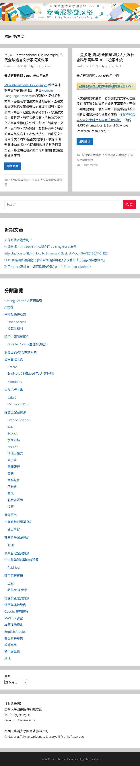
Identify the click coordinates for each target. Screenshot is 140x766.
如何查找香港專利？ (18, 240)
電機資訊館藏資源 (16, 598)
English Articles (15, 631)
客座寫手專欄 (13, 638)
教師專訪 (10, 645)
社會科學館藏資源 (16, 537)
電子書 (12, 460)
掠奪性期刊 (15, 328)
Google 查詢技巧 (16, 611)
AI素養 (8, 307)
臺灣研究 (10, 515)
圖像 (10, 493)
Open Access (16, 322)
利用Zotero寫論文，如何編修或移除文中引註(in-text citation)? (47, 267)
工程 (10, 583)
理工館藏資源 (13, 576)
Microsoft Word (18, 404)
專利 (10, 473)
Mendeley (14, 382)
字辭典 (12, 487)
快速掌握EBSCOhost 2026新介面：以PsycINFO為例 (40, 247)
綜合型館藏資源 (19, 180)
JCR (10, 427)
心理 (10, 545)
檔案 (10, 507)
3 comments (90, 164)
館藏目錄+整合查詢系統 (20, 352)
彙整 (7, 677)
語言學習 (13, 529)
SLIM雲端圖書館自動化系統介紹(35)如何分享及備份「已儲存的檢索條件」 (55, 260)
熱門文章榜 (12, 651)
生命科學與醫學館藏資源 (21, 560)
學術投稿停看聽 (15, 314)
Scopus (12, 433)
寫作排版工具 (13, 390)
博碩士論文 (15, 453)
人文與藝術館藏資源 (114, 155)
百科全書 (13, 480)
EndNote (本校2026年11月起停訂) (30, 373)
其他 (7, 658)
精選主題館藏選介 (16, 337)
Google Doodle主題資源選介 (27, 344)
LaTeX (11, 397)
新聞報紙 (13, 467)
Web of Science (18, 420)
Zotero (12, 367)
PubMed (13, 567)
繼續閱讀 (12, 166)
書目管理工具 (13, 359)
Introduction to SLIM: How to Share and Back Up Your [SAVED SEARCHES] (56, 253)
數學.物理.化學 (17, 590)
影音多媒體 (15, 500)
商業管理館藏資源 (16, 553)
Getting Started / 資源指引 (23, 301)
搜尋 (129, 204)
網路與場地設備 (15, 605)
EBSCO (34, 180)
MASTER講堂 (13, 618)
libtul (47, 66)
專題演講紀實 (13, 625)
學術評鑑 (13, 440)
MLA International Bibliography (26, 85)
